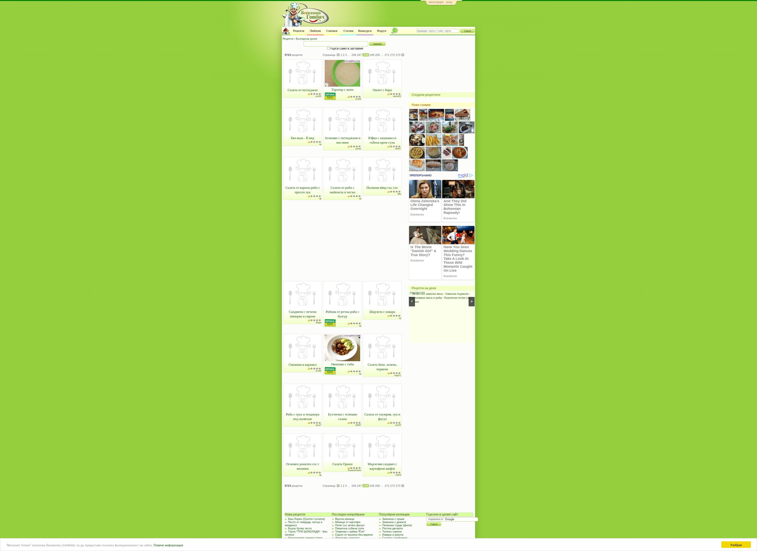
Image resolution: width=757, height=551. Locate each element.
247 (359, 54)
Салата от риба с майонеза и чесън (342, 189)
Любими (315, 30)
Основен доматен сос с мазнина (302, 466)
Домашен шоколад (347, 537)
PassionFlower (354, 470)
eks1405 (397, 96)
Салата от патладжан (303, 90)
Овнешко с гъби (342, 364)
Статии (348, 30)
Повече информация (168, 544)
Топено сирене (392, 531)
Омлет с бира (382, 90)
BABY (398, 149)
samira (358, 149)
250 (377, 54)
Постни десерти (392, 528)
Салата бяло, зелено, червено (382, 366)
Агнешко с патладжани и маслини (342, 140)
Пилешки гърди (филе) (397, 525)
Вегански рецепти (433, 293)
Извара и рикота (392, 534)
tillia (399, 194)
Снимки (331, 30)
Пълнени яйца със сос (382, 187)
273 (398, 54)
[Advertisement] (403, 17)
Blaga (318, 322)
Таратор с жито (342, 89)
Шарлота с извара (382, 311)
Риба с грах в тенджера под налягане (302, 416)
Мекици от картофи (347, 522)
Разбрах (736, 544)
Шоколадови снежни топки (305, 537)
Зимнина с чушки (393, 518)
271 (387, 54)
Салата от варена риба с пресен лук (302, 189)
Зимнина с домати (394, 522)
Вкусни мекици (344, 518)
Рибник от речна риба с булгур (342, 313)
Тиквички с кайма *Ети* (350, 531)
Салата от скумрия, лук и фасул (382, 416)
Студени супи (450, 297)
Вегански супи (429, 297)
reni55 (318, 96)
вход (449, 2)
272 (392, 54)
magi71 (397, 375)
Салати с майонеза (394, 537)
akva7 (318, 425)
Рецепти (298, 30)
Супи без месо (456, 293)
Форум (381, 30)
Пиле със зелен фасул (350, 525)
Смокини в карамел (303, 364)
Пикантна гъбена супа (349, 528)
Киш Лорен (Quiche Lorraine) (306, 518)
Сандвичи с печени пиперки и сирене (302, 313)
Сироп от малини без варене (354, 534)
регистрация (436, 2)
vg (320, 144)
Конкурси (365, 30)
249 (372, 54)
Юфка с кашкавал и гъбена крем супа (382, 140)
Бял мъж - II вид (302, 138)
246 (353, 54)
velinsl (398, 475)
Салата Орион (342, 464)
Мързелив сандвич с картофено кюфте (382, 466)
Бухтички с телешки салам (342, 416)
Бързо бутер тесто (300, 528)
